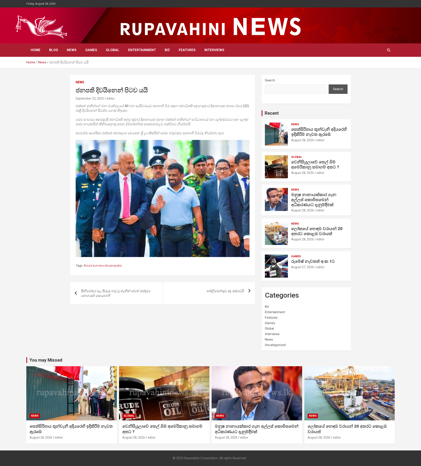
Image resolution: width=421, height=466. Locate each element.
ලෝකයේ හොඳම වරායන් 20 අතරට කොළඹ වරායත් (317, 231)
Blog (53, 50)
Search (270, 80)
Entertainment (142, 50)
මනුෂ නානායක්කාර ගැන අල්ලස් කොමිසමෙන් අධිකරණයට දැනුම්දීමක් (313, 199)
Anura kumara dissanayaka (103, 265)
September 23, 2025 (90, 98)
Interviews (214, 50)
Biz (167, 50)
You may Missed (45, 360)
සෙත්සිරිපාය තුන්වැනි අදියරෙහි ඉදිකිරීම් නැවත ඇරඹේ (319, 132)
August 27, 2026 (302, 267)
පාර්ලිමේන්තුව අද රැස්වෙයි (225, 291)
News (72, 50)
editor (111, 98)
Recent (272, 113)
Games (91, 50)
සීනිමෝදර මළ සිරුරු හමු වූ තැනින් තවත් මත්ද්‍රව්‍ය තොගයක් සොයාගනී (115, 293)
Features (187, 50)
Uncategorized (275, 345)
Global (112, 50)
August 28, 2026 (302, 140)
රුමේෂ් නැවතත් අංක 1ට (313, 261)
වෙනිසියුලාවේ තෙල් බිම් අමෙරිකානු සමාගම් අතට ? (315, 164)
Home (35, 50)
